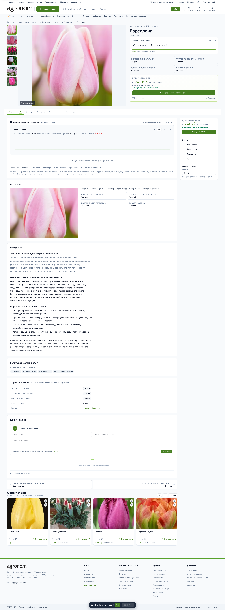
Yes (117, 605)
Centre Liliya (46, 168)
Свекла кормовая (126, 581)
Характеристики (55, 112)
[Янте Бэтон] (27, 513)
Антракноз (15, 371)
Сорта (33, 22)
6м (164, 129)
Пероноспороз (45, 371)
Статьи (39, 2)
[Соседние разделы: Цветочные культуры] (60, 22)
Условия (179, 607)
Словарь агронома (160, 581)
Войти (55, 451)
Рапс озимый (124, 589)
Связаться (191, 585)
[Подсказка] (30, 388)
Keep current (128, 605)
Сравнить (211, 98)
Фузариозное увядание (63, 371)
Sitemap (214, 607)
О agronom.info (193, 570)
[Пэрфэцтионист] (70, 513)
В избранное (139, 98)
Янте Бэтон (14, 531)
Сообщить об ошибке (21, 473)
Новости (30, 2)
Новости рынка (159, 574)
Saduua (87, 168)
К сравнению (192, 149)
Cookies (206, 607)
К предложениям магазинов (172, 93)
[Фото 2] (12, 40)
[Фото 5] (12, 71)
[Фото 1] (12, 30)
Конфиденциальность (193, 607)
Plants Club (78, 168)
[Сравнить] (45, 505)
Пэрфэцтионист (59, 531)
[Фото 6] (12, 81)
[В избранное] (45, 501)
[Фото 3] (12, 50)
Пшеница (107, 16)
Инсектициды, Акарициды (135, 16)
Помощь (190, 2)
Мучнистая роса (29, 371)
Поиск (155, 596)
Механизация (89, 578)
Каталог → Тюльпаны (91, 408)
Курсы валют (158, 592)
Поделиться (191, 154)
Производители (51, 2)
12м (169, 129)
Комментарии (71, 112)
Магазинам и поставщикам (198, 578)
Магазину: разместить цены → (162, 2)
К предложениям (199, 132)
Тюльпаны (68, 22)
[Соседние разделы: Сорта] (37, 22)
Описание (41, 112)
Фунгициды (118, 16)
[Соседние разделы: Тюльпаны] (73, 22)
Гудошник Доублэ (145, 531)
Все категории (90, 585)
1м (154, 129)
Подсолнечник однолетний (129, 578)
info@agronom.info (18, 583)
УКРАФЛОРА (96, 168)
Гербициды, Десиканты (45, 16)
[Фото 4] (12, 61)
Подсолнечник (63, 16)
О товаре (29, 112)
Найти (175, 9)
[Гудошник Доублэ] (156, 513)
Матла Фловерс (66, 168)
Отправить (167, 451)
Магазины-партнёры (161, 589)
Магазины (64, 2)
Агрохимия (88, 574)
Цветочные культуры (49, 22)
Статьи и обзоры (159, 570)
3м (159, 129)
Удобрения (96, 16)
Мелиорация (89, 581)
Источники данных (194, 574)
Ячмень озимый (125, 585)
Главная (11, 2)
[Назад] (159, 495)
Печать (189, 159)
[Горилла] (113, 513)
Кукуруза (29, 16)
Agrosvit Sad (35, 168)
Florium (55, 168)
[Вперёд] (165, 495)
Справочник (76, 2)
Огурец (86, 16)
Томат (20, 16)
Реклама (181, 2)
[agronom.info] (20, 9)
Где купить (15, 112)
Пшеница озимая (125, 570)
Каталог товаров (22, 22)
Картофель (76, 16)
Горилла (98, 531)
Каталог (21, 2)
